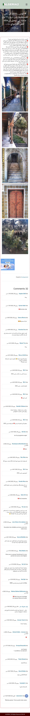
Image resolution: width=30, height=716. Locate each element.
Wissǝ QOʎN (22, 355)
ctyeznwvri (19, 696)
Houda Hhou (22, 481)
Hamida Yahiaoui (21, 406)
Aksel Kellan (22, 671)
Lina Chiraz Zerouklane (19, 522)
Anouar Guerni (21, 620)
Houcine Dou (22, 330)
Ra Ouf (24, 564)
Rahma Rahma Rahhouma (18, 591)
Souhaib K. (23, 683)
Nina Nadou (22, 551)
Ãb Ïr (24, 370)
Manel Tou (23, 343)
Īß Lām (24, 507)
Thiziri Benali (22, 659)
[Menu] (26, 4)
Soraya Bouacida (21, 646)
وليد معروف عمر (24, 607)
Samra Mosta (22, 318)
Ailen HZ (23, 495)
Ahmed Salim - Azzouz (19, 632)
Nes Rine (23, 457)
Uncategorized (24, 277)
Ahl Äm (24, 432)
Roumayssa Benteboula (19, 444)
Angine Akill (22, 294)
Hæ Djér (23, 579)
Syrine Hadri (22, 306)
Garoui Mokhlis (21, 537)
